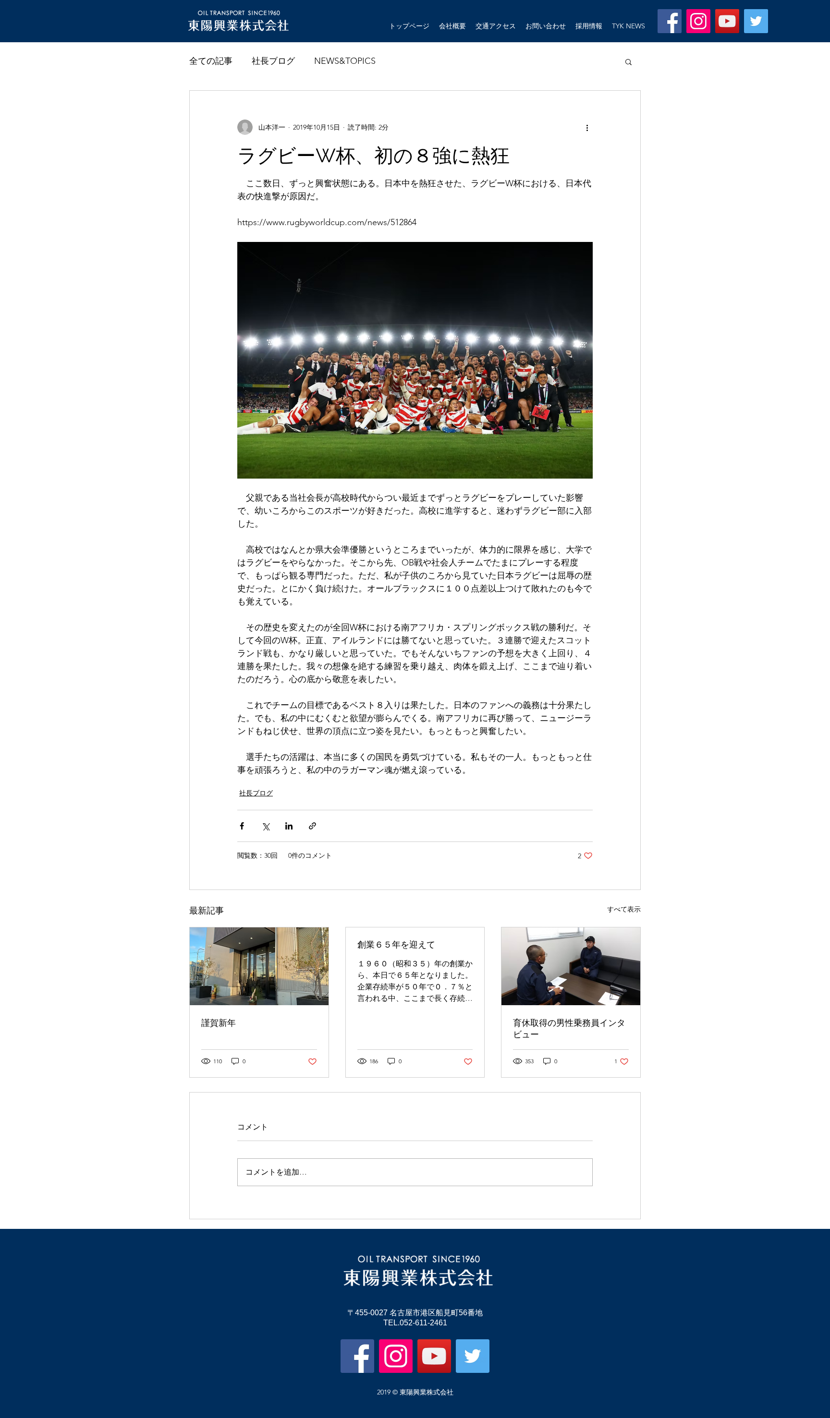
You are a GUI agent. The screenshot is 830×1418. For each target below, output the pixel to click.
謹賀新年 (218, 1023)
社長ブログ (273, 61)
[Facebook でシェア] (241, 825)
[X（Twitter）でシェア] (265, 825)
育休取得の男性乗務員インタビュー (569, 1028)
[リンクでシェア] (312, 825)
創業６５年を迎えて (396, 944)
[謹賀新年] (259, 966)
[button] (628, 61)
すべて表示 (624, 909)
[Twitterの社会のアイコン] (756, 21)
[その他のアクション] (587, 127)
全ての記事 (210, 61)
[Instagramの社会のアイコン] (698, 21)
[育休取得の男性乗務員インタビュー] (570, 966)
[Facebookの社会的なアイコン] (670, 21)
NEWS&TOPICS (345, 61)
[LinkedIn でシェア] (288, 825)
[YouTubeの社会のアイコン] (727, 21)
